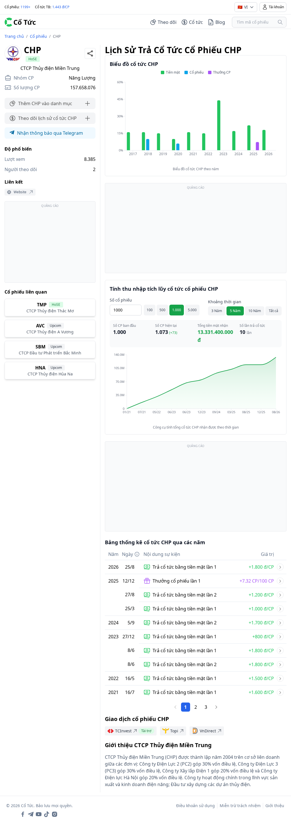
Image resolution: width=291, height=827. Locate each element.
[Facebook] (22, 814)
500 (162, 309)
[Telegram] (30, 814)
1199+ (25, 7)
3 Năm (216, 310)
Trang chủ (14, 36)
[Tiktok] (46, 814)
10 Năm (254, 310)
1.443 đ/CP (60, 7)
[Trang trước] (175, 707)
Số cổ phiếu (121, 300)
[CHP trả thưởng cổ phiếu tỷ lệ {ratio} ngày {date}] (280, 580)
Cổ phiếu (38, 36)
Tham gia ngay (219, 813)
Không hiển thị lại (268, 813)
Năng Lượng (82, 78)
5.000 (192, 309)
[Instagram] (54, 814)
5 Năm (235, 310)
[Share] (90, 53)
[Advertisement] (50, 244)
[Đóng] (278, 771)
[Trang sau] (216, 707)
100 (150, 309)
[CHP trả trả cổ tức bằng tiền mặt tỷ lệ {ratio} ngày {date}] (280, 567)
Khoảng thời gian (224, 301)
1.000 (176, 309)
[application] (196, 122)
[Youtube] (38, 814)
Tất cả (273, 310)
